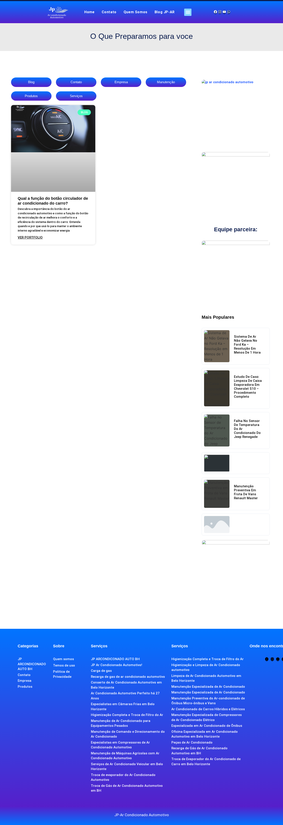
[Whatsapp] (228, 12)
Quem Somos (135, 12)
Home (89, 12)
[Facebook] (215, 12)
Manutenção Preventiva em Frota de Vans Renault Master (246, 492)
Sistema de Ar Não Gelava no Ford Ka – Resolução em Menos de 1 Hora (247, 344)
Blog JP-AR (165, 12)
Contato (109, 12)
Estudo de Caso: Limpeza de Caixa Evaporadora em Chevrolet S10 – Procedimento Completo (248, 387)
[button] (187, 12)
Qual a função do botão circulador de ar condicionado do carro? (53, 200)
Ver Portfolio (30, 237)
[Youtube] (224, 12)
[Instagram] (220, 12)
